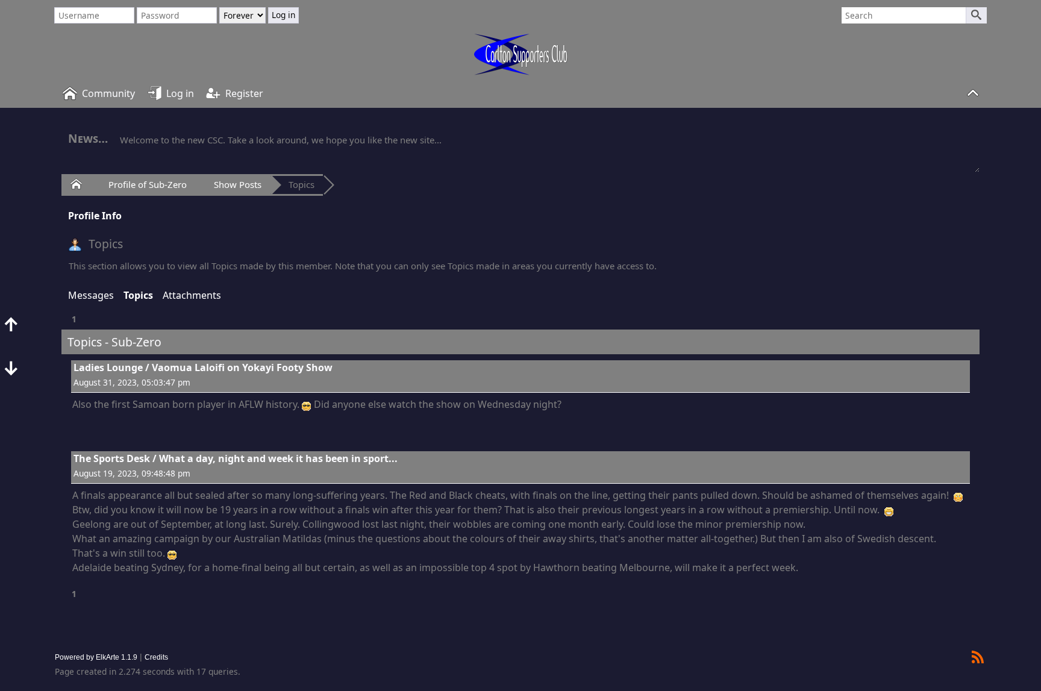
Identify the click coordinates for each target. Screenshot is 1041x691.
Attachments (192, 295)
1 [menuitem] (74, 319)
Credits (156, 657)
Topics (301, 184)
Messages (91, 295)
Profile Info (95, 215)
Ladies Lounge (108, 367)
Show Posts (237, 184)
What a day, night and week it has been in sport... (278, 458)
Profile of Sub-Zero (147, 184)
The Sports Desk (111, 458)
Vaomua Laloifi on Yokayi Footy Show (242, 367)
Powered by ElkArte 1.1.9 (96, 657)
